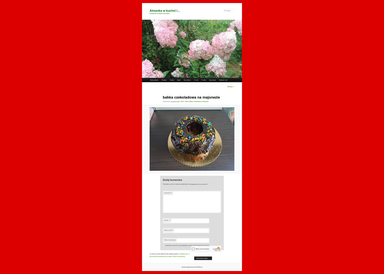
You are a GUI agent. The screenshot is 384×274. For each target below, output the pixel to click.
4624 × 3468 (184, 101)
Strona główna (154, 80)
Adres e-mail (168, 230)
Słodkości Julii (223, 80)
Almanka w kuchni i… (165, 10)
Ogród (179, 80)
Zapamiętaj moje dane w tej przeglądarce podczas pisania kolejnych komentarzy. (187, 245)
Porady (172, 80)
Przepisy (164, 80)
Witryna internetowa (170, 240)
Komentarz (168, 192)
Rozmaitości (187, 80)
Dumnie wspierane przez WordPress (192, 267)
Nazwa (167, 220)
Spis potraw (212, 80)
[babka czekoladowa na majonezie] (192, 139)
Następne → (230, 86)
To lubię (203, 80)
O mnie (196, 80)
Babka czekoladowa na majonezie (198, 101)
